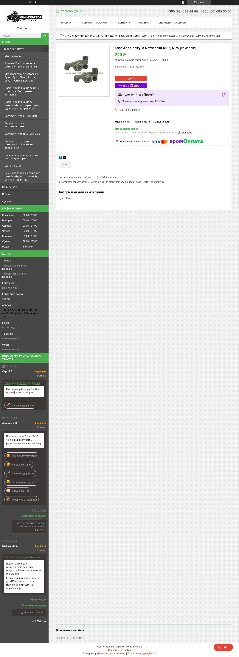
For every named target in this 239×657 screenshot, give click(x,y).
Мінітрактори (13, 56)
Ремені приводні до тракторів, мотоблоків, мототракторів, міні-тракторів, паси (23, 176)
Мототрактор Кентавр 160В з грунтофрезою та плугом (22, 391)
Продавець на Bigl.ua (119, 650)
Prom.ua (137, 646)
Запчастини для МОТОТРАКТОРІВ (14, 124)
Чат (226, 647)
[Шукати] (45, 35)
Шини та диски (13, 165)
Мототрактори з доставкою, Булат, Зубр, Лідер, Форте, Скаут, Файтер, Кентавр (22, 77)
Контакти (124, 22)
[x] (64, 157)
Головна (65, 22)
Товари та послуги (13, 48)
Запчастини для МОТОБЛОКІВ (22, 133)
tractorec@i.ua (10, 327)
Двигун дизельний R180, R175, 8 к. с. (132, 35)
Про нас (7, 194)
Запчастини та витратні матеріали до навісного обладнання (19, 144)
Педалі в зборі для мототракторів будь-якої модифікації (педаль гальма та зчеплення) (23, 568)
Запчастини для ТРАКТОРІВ (21, 115)
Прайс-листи (9, 187)
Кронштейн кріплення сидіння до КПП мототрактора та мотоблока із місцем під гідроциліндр (23, 583)
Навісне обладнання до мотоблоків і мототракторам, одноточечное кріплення (22, 105)
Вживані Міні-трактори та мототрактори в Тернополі (21, 65)
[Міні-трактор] (24, 17)
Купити (130, 78)
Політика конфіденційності (141, 653)
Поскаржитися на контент (112, 653)
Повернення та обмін (171, 22)
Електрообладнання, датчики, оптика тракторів (23, 156)
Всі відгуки (37, 620)
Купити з (124, 85)
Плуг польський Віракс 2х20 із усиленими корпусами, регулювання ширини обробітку (23, 440)
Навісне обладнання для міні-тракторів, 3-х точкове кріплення (22, 91)
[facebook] (60, 157)
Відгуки (6, 201)
